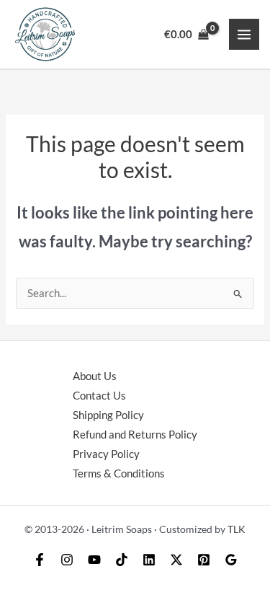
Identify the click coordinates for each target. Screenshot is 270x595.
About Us (95, 376)
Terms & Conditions (119, 473)
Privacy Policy (106, 454)
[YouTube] (94, 560)
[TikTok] (122, 560)
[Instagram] (67, 560)
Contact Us (99, 395)
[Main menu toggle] (244, 34)
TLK (237, 529)
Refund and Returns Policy (135, 434)
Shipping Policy (108, 415)
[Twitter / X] (176, 560)
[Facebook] (40, 560)
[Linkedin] (149, 560)
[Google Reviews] (231, 560)
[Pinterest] (204, 560)
